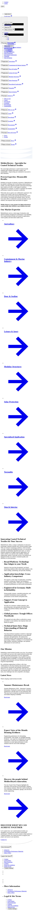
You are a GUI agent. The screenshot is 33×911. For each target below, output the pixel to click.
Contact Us (4, 839)
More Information (5, 847)
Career (6, 3)
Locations (6, 103)
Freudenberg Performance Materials (13, 851)
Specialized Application (10, 55)
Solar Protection (8, 53)
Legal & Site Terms (6, 856)
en (8, 38)
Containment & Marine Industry (12, 47)
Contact (6, 2)
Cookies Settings (9, 868)
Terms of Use (7, 866)
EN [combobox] (2, 6)
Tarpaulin (6, 56)
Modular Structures (9, 52)
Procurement (7, 104)
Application (7, 14)
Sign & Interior (8, 58)
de (8, 39)
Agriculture (7, 46)
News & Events (8, 29)
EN (5, 36)
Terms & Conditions (9, 865)
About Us (7, 27)
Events (6, 137)
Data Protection (8, 862)
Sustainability (11, 44)
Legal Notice (7, 860)
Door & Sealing (8, 49)
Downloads (7, 101)
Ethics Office (7, 853)
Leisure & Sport (8, 50)
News (5, 135)
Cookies (6, 863)
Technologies (7, 25)
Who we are (7, 98)
